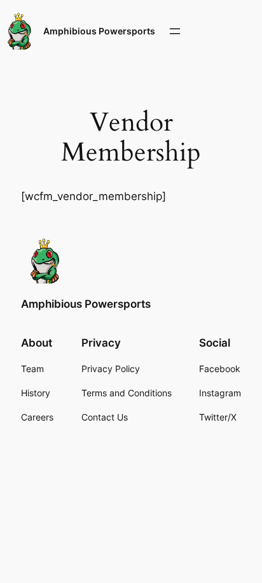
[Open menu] (175, 31)
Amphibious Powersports (99, 30)
